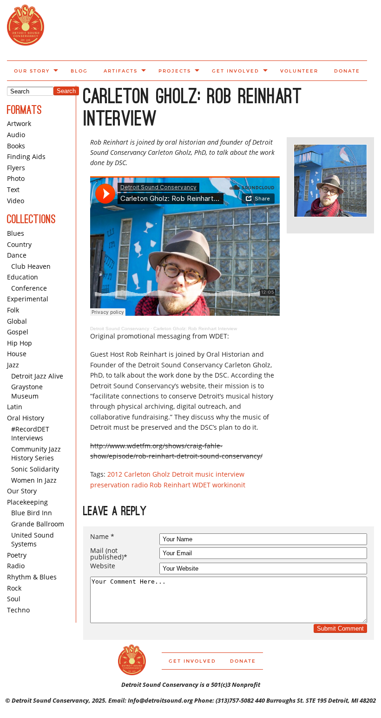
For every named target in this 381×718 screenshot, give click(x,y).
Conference (29, 288)
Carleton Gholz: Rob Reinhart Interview (195, 328)
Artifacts (121, 71)
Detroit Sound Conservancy (119, 328)
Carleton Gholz (147, 474)
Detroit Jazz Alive (37, 376)
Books (16, 145)
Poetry (16, 555)
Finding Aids (26, 156)
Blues (15, 233)
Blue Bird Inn (31, 512)
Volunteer (299, 71)
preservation (110, 484)
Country (19, 244)
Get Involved (235, 71)
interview (230, 474)
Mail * (108, 553)
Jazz (13, 364)
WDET (201, 484)
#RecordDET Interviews (30, 434)
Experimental (27, 298)
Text (13, 189)
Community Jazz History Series (36, 454)
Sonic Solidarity (35, 469)
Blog (79, 71)
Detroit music (193, 474)
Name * (102, 536)
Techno (18, 609)
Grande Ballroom (37, 523)
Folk (13, 310)
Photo (16, 178)
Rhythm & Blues (32, 576)
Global (17, 321)
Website (102, 566)
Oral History (25, 417)
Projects (174, 71)
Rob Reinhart (170, 484)
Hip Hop (19, 343)
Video (15, 200)
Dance (16, 255)
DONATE (347, 71)
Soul (13, 598)
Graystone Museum (27, 391)
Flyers (16, 167)
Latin (14, 406)
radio (139, 484)
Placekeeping (27, 502)
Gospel (17, 331)
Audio (16, 134)
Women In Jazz (34, 480)
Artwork (19, 123)
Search (66, 90)
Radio (16, 565)
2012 (114, 474)
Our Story (32, 71)
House (16, 353)
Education (22, 277)
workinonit (228, 484)
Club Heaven (31, 266)
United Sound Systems (32, 540)
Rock (14, 588)
